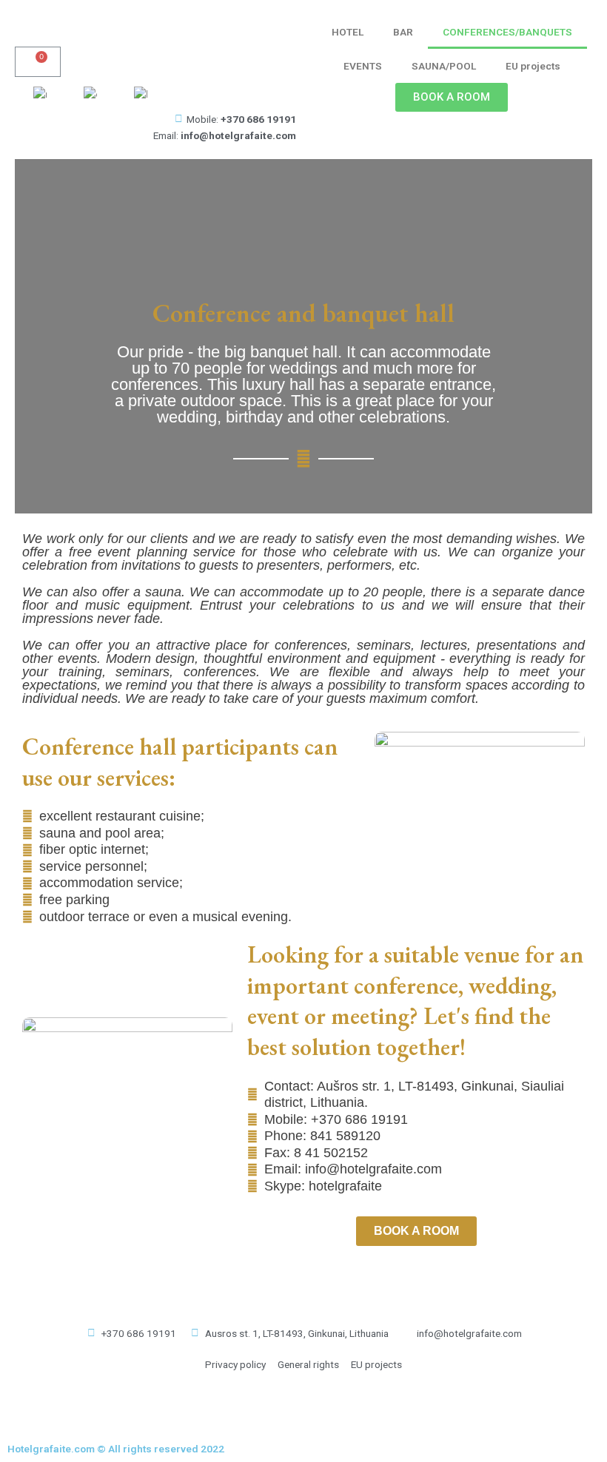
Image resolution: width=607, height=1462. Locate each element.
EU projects (533, 66)
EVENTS (362, 66)
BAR (403, 32)
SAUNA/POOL (444, 66)
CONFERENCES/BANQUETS (507, 32)
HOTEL (347, 32)
